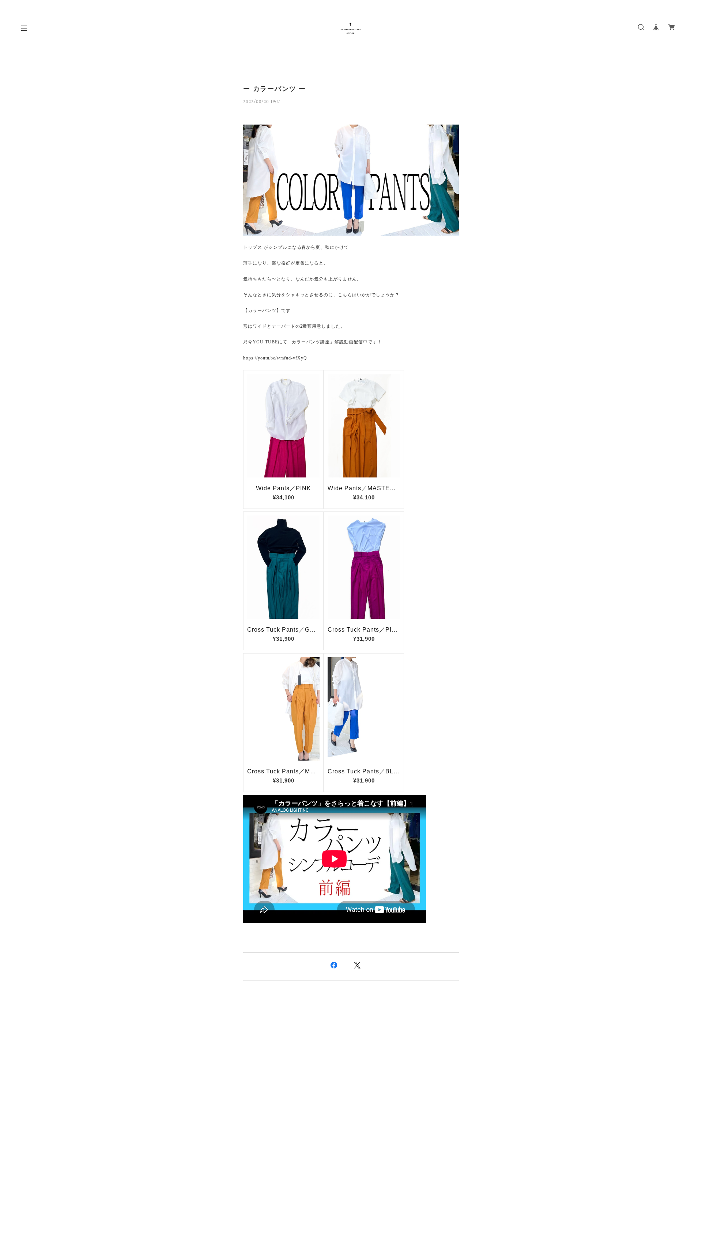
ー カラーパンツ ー (274, 88)
